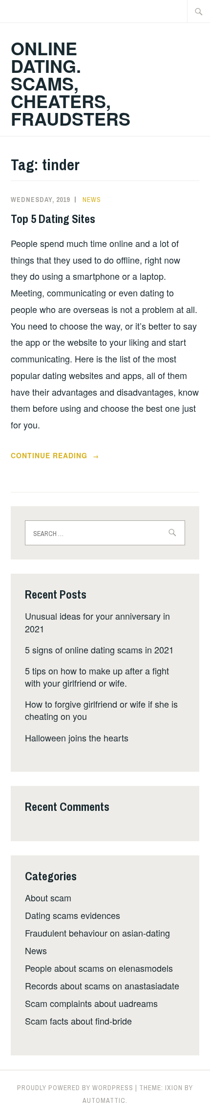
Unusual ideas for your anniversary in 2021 (97, 621)
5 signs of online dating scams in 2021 (99, 649)
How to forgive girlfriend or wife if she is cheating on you (101, 709)
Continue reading (64, 456)
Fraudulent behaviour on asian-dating (97, 932)
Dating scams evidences (72, 915)
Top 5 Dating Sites (53, 218)
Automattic (104, 1100)
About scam (48, 897)
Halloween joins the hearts (76, 737)
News (92, 199)
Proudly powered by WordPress (75, 1087)
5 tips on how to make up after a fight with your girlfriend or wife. (97, 676)
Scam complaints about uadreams (91, 1003)
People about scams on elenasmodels (99, 967)
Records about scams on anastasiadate (102, 985)
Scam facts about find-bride (78, 1020)
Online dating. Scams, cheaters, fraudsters (70, 83)
